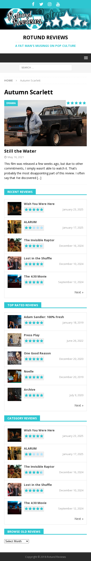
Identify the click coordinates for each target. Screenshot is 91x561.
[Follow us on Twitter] (41, 4)
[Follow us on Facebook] (33, 4)
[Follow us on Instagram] (49, 4)
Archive (29, 390)
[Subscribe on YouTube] (58, 4)
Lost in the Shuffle (38, 258)
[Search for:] (45, 67)
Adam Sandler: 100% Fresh (44, 317)
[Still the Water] (45, 123)
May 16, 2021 (16, 157)
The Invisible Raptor (39, 240)
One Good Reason (37, 353)
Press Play (32, 335)
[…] (39, 178)
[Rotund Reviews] (45, 27)
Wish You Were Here (39, 204)
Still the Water (20, 151)
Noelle (29, 371)
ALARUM (30, 222)
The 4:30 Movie (35, 276)
